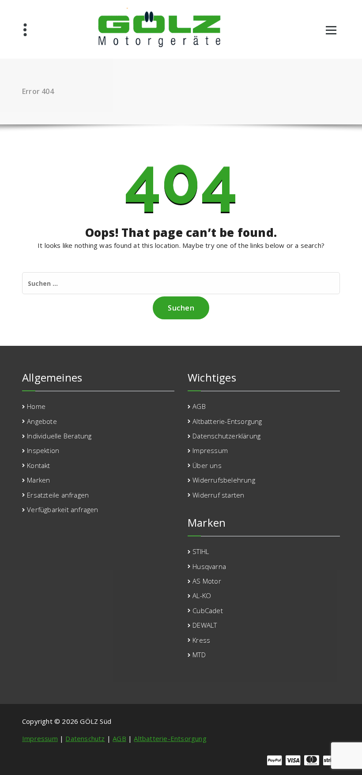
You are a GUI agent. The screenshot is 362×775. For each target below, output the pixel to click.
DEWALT (204, 625)
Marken (38, 479)
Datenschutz (85, 738)
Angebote (42, 421)
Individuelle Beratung (59, 435)
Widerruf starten (218, 494)
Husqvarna (209, 566)
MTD (199, 654)
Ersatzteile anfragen (58, 494)
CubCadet (207, 610)
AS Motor (206, 581)
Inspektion (43, 450)
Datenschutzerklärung (226, 435)
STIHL (200, 551)
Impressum (210, 450)
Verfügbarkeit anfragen (62, 509)
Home (36, 406)
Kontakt (38, 465)
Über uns (207, 465)
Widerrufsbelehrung (223, 479)
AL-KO (201, 595)
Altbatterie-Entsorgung (227, 421)
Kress (201, 640)
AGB (199, 406)
